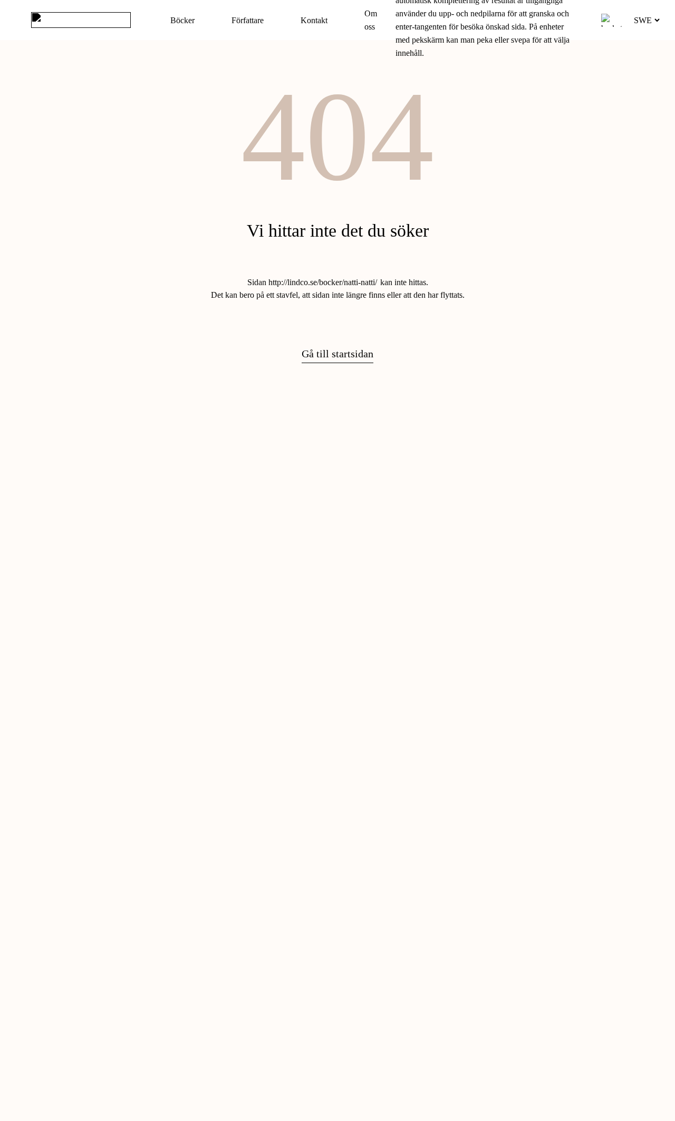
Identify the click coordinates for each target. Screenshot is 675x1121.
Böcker (182, 20)
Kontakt (314, 20)
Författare (248, 20)
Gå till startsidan (337, 353)
